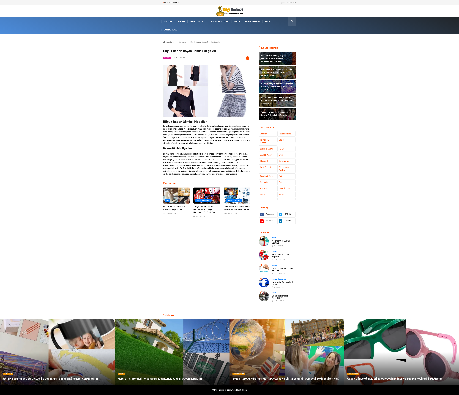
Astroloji (263, 188)
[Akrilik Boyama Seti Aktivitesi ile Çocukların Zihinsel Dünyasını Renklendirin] (57, 352)
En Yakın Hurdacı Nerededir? (280, 296)
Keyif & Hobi (265, 167)
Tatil (280, 176)
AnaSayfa (168, 21)
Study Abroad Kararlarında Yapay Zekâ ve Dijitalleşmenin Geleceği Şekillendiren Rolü (285, 378)
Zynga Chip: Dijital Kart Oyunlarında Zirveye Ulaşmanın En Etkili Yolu (204, 209)
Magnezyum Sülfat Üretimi (281, 241)
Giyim (281, 155)
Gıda (167, 200)
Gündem (181, 21)
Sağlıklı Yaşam (170, 30)
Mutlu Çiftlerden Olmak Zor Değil (282, 269)
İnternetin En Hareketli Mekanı (282, 283)
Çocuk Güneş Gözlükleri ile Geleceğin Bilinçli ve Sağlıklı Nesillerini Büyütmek (395, 378)
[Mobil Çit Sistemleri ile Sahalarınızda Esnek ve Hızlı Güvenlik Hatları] (172, 352)
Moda (262, 194)
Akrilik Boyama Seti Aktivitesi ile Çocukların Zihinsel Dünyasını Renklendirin (50, 378)
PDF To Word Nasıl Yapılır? (280, 255)
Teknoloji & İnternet (219, 21)
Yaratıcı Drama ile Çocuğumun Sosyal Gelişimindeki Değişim (201, 3)
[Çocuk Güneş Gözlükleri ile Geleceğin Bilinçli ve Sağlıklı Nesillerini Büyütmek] (401, 352)
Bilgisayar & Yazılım (284, 168)
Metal (281, 194)
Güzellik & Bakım (267, 176)
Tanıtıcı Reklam (197, 21)
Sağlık (237, 21)
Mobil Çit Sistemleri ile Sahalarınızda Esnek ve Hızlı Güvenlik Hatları (160, 378)
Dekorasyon (284, 161)
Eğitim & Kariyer (252, 21)
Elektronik (264, 161)
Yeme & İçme (284, 188)
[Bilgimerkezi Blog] (229, 11)
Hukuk (268, 21)
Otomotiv (264, 182)
